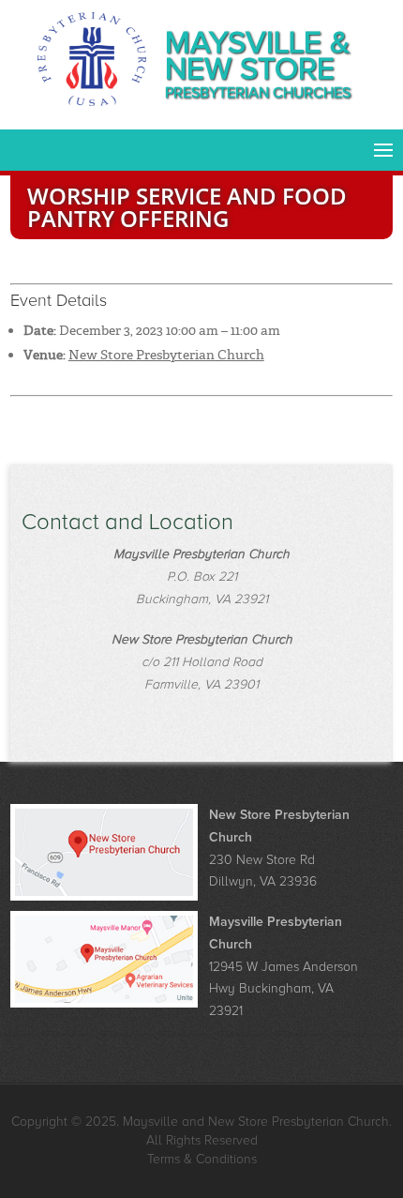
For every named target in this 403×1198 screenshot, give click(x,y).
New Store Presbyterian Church (166, 354)
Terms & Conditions (202, 1159)
